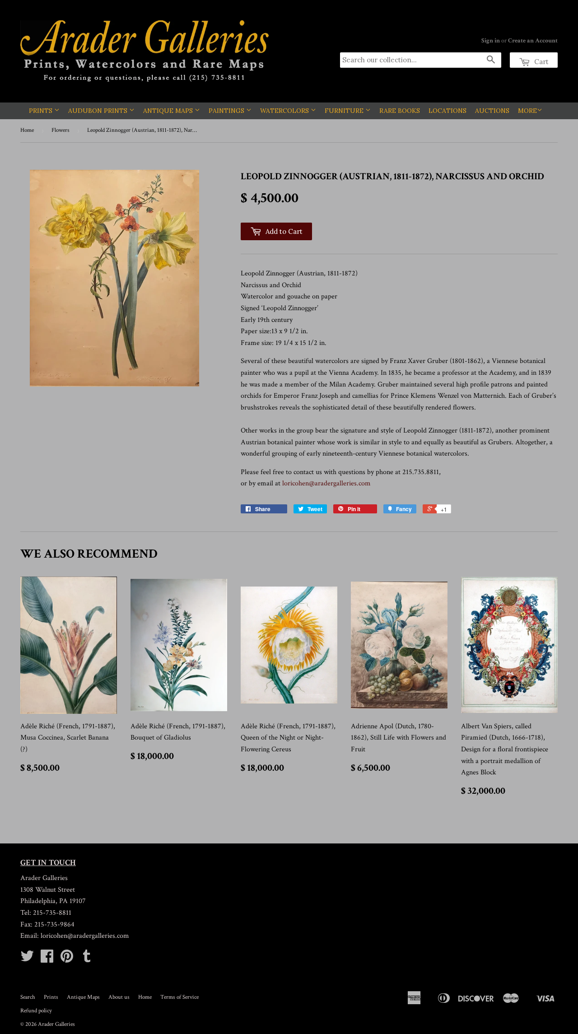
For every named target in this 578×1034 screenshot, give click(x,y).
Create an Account (533, 41)
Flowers (60, 130)
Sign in (490, 41)
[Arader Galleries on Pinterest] (67, 959)
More (527, 111)
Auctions (492, 111)
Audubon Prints (98, 111)
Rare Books (399, 111)
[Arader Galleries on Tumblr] (86, 959)
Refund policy (36, 1011)
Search (27, 997)
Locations (447, 111)
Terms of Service (179, 997)
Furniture (345, 111)
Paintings (227, 111)
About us (119, 997)
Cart (540, 61)
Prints (41, 111)
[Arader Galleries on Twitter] (27, 959)
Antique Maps (169, 111)
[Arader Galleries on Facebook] (47, 959)
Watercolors (285, 111)
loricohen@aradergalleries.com (326, 483)
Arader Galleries (56, 1024)
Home (27, 130)
